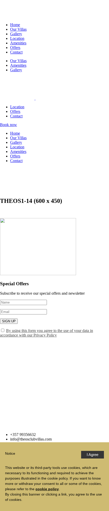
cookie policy (47, 489)
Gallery (16, 34)
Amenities (18, 43)
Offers (15, 47)
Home (15, 25)
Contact (16, 52)
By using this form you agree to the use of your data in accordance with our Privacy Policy (46, 332)
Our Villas (18, 29)
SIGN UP (9, 321)
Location (17, 38)
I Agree (92, 454)
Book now (8, 124)
